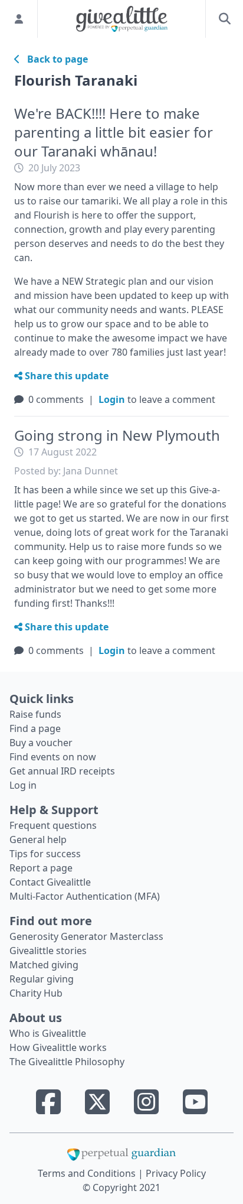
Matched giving (43, 964)
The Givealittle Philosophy (66, 1061)
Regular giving (41, 978)
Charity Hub (36, 993)
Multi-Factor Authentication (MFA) (84, 896)
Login (111, 399)
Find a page (35, 728)
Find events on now (52, 756)
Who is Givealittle (47, 1033)
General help (38, 839)
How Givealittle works (58, 1047)
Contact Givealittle (50, 882)
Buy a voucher (41, 742)
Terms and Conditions (88, 1173)
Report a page (41, 867)
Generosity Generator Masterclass (86, 936)
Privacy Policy (176, 1173)
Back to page (54, 59)
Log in (23, 785)
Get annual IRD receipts (62, 770)
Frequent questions (53, 825)
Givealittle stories (48, 950)
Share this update (65, 375)
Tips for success (45, 853)
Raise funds (35, 714)
